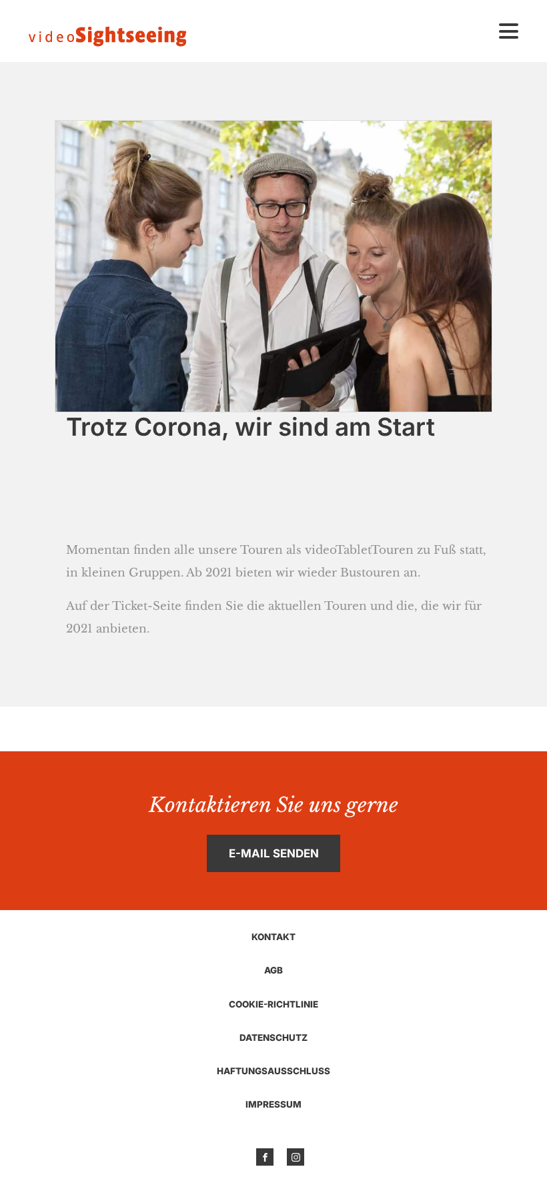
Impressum (273, 1104)
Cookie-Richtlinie (273, 1004)
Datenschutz (273, 1037)
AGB (273, 970)
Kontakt (273, 936)
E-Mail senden (274, 853)
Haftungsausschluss (273, 1071)
